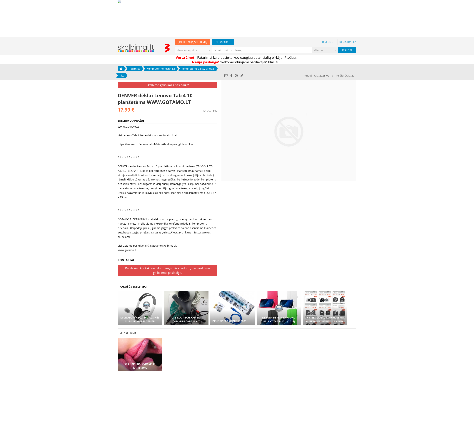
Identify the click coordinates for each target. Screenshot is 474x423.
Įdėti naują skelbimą (192, 42)
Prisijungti (328, 42)
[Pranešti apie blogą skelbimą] (236, 75)
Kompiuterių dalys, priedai (198, 68)
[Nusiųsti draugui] (226, 75)
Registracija (347, 42)
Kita (121, 75)
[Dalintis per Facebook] (231, 75)
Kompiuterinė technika (161, 68)
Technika (134, 68)
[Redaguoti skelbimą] (241, 75)
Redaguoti (223, 42)
